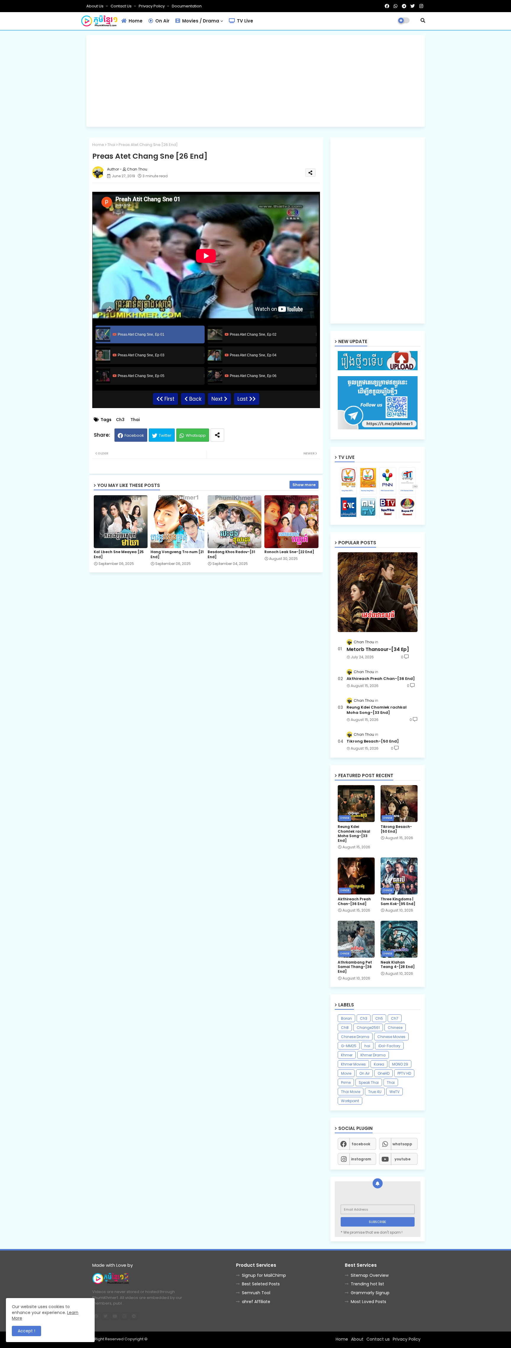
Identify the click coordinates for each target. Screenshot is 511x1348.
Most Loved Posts (368, 1302)
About (357, 1339)
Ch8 (345, 1027)
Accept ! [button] (26, 1331)
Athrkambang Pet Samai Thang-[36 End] (355, 967)
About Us (95, 6)
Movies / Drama (200, 21)
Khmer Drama (373, 1055)
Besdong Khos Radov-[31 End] (231, 554)
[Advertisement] (256, 81)
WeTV (394, 1091)
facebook (361, 1143)
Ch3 (120, 420)
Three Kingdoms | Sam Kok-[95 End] (398, 901)
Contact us (121, 6)
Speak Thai (369, 1082)
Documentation (187, 6)
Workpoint (350, 1100)
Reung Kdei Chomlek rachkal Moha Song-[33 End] (377, 710)
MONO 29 (400, 1064)
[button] (423, 20)
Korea (379, 1064)
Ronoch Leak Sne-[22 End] (289, 551)
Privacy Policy (152, 6)
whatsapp (402, 1143)
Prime (346, 1082)
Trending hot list (367, 1284)
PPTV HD (404, 1073)
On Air (161, 21)
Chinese (395, 1027)
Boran (346, 1018)
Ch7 (394, 1018)
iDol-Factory (389, 1045)
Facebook (134, 435)
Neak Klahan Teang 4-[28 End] (398, 964)
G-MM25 (348, 1045)
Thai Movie (350, 1091)
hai (367, 1045)
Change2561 (368, 1027)
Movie (346, 1073)
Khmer (346, 1055)
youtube (402, 1159)
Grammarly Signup (370, 1293)
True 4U (374, 1091)
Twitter (165, 435)
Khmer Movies (353, 1064)
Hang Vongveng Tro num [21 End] (177, 554)
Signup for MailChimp (264, 1275)
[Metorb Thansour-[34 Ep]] (378, 592)
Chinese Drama (355, 1036)
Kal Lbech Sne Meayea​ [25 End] (119, 554)
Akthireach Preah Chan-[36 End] (381, 678)
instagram (361, 1159)
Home (135, 21)
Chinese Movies (391, 1036)
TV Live (244, 21)
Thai (111, 144)
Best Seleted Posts (261, 1284)
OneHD (383, 1073)
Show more (304, 485)
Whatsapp (196, 435)
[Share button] (217, 435)
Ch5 (379, 1018)
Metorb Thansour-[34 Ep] (378, 649)
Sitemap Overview (370, 1275)
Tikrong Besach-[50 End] (373, 741)
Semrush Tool (256, 1293)
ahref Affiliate (256, 1302)
